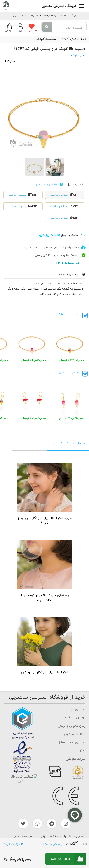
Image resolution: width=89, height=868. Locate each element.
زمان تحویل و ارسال (71, 726)
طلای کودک (68, 39)
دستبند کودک (46, 39)
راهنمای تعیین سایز (71, 742)
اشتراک (11, 61)
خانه (84, 39)
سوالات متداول (74, 734)
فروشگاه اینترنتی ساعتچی (59, 6)
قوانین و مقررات (73, 717)
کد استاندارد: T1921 (68, 263)
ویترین (80, 750)
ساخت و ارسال (58, 235)
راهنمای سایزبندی (47, 184)
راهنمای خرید (76, 709)
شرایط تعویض (75, 759)
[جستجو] (47, 27)
